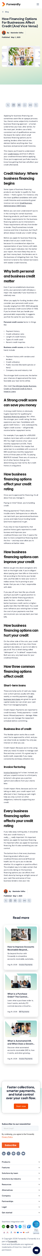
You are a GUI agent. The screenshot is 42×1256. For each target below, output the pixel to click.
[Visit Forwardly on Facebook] (13, 1153)
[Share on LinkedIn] (13, 105)
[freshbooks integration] (29, 1226)
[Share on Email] (30, 105)
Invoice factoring (11, 772)
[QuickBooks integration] (3, 1226)
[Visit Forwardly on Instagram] (18, 1153)
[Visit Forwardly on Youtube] (23, 1153)
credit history (13, 154)
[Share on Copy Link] (36, 105)
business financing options (15, 416)
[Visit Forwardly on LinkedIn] (4, 1153)
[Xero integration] (20, 1226)
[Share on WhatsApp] (24, 105)
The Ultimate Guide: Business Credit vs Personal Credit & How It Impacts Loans (20, 389)
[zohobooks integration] (24, 1226)
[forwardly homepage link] (15, 4)
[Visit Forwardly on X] (8, 1153)
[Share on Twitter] (8, 105)
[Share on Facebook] (19, 105)
